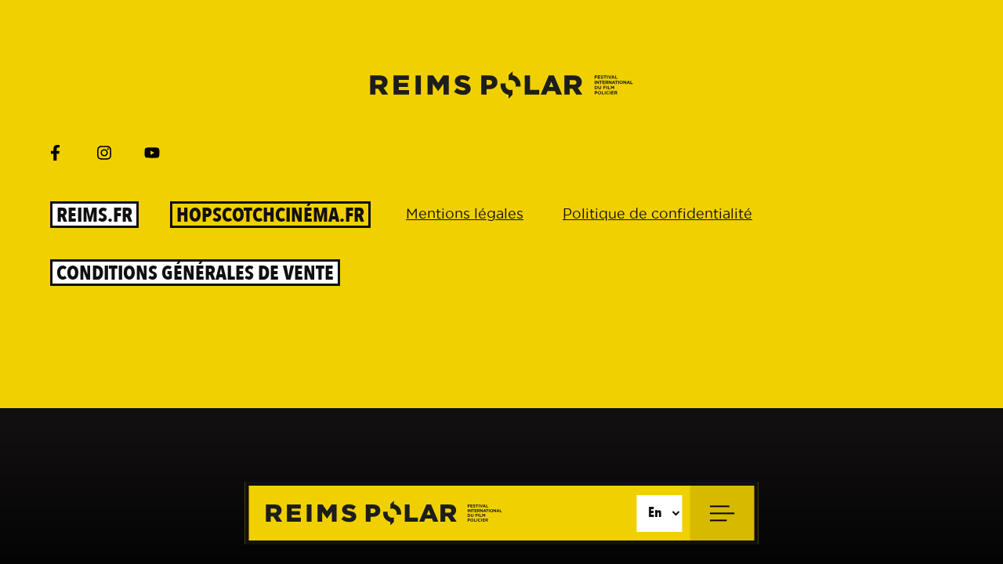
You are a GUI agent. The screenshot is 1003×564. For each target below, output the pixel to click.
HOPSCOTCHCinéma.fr (270, 214)
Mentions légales (464, 213)
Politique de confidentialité (657, 213)
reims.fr (94, 214)
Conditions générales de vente (195, 272)
